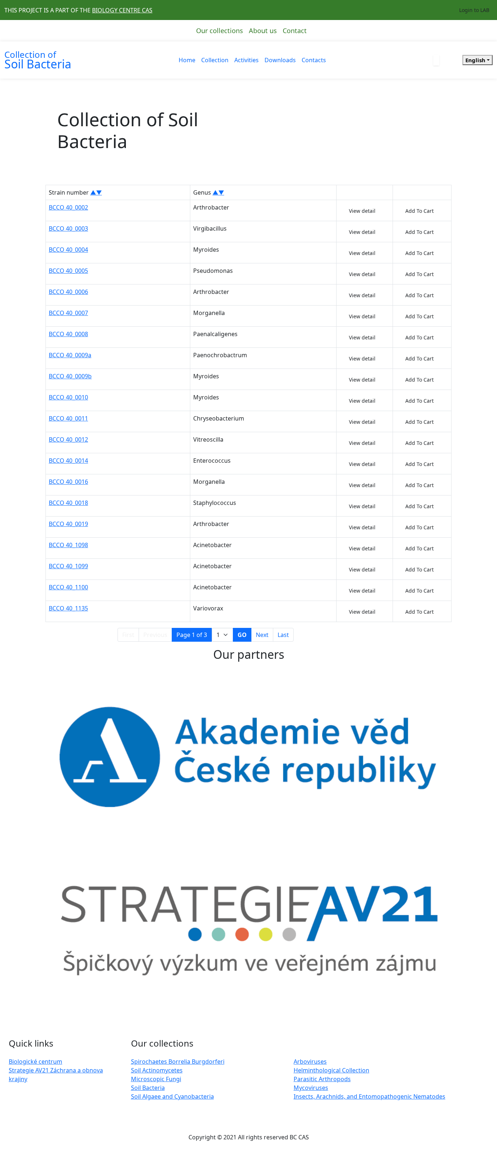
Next (262, 635)
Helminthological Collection (331, 1070)
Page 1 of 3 (191, 635)
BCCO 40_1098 (68, 545)
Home (187, 60)
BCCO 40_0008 (68, 334)
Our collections (219, 30)
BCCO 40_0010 (68, 397)
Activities (246, 60)
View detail (362, 210)
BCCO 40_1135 (68, 608)
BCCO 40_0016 (68, 482)
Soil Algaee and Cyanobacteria (172, 1096)
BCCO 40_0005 (68, 271)
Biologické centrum (35, 1062)
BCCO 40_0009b (70, 376)
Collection (214, 60)
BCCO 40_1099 (68, 566)
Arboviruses (310, 1062)
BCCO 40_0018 (68, 503)
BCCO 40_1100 (68, 587)
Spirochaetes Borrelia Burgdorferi (177, 1062)
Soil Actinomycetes (157, 1070)
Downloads (280, 60)
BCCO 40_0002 (68, 207)
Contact (295, 30)
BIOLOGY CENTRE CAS (122, 10)
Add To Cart (419, 210)
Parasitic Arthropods (322, 1079)
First (128, 635)
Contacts (314, 60)
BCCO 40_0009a (70, 355)
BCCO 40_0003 (68, 228)
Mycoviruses (311, 1088)
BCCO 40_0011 (68, 418)
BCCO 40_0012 (68, 439)
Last (283, 635)
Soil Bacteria (148, 1088)
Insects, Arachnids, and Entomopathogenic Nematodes (369, 1096)
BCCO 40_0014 (68, 461)
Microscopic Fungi (156, 1079)
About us (263, 30)
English (475, 60)
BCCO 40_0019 (68, 524)
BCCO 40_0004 (68, 250)
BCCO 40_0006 (68, 292)
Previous (155, 635)
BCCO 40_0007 (68, 313)
